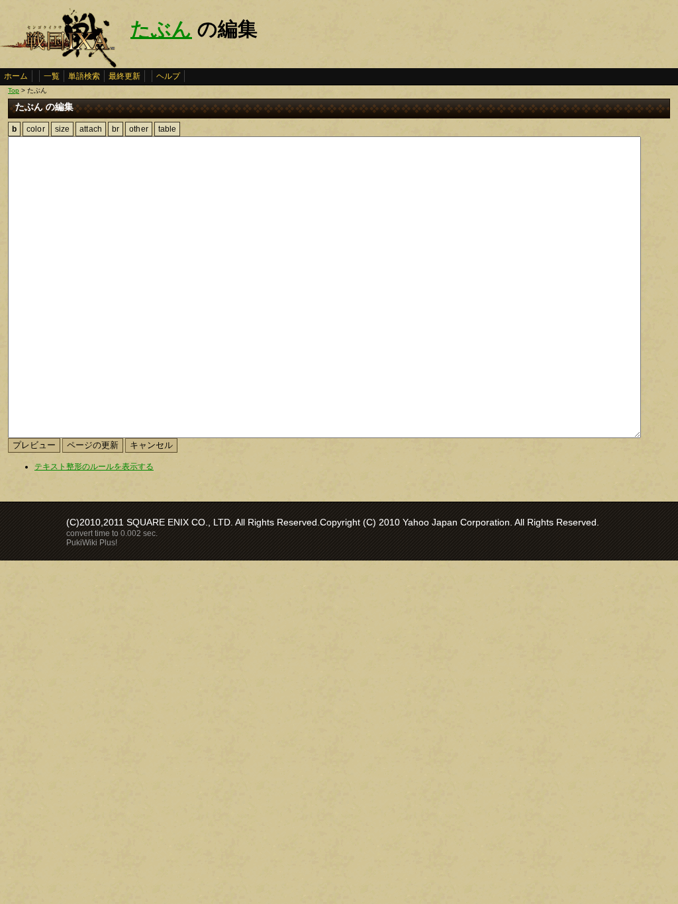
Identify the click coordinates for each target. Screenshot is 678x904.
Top (13, 90)
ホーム (16, 76)
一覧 (52, 76)
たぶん (161, 29)
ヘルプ (168, 76)
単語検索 (84, 76)
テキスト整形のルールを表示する (94, 466)
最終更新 (124, 76)
